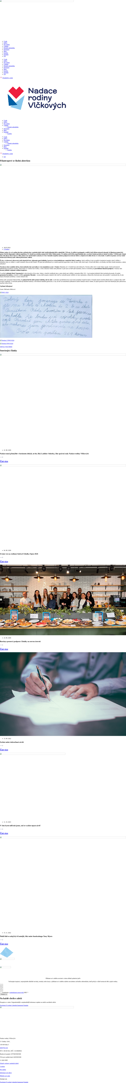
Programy (6, 49)
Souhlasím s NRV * (15, 992)
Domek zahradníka (9, 48)
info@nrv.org (4, 1048)
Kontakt (6, 54)
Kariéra (6, 53)
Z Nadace (6, 249)
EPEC (5, 43)
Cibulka (6, 46)
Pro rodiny (7, 44)
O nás (5, 41)
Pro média (3, 1069)
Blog (5, 51)
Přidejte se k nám (5, 1076)
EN (5, 56)
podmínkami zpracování (17, 992)
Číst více (4, 461)
